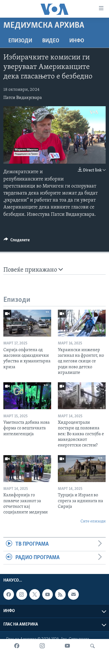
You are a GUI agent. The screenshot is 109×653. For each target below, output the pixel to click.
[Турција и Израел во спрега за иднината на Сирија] (82, 468)
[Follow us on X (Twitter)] (34, 594)
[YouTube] (67, 646)
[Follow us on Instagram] (21, 594)
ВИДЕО (50, 41)
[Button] (17, 241)
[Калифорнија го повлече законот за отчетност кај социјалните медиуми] (27, 468)
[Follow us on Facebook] (8, 594)
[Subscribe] (73, 594)
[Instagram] (42, 646)
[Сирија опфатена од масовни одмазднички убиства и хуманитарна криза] (27, 323)
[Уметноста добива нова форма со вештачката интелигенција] (27, 395)
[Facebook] (16, 646)
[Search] (92, 646)
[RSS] (60, 594)
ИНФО (76, 41)
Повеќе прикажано (30, 270)
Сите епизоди (93, 521)
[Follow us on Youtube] (47, 594)
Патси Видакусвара (22, 98)
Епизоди (20, 41)
